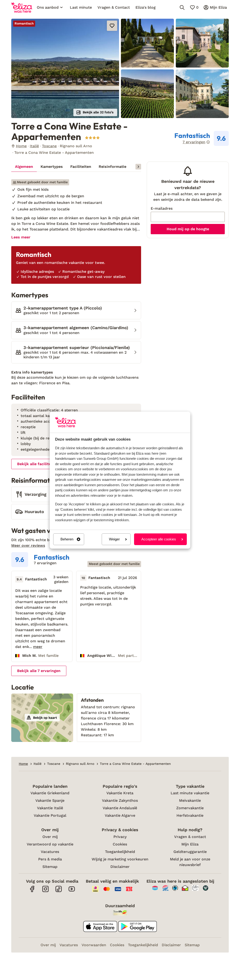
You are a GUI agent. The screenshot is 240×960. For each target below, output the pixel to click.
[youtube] (71, 891)
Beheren (66, 539)
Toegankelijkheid (120, 851)
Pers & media (50, 859)
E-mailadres (161, 208)
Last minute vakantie (190, 793)
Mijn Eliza (190, 844)
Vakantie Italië (50, 808)
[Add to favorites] (112, 26)
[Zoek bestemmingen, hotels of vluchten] (182, 7)
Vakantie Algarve (120, 815)
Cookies (120, 844)
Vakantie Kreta (119, 793)
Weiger (114, 539)
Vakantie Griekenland (49, 793)
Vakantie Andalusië (120, 808)
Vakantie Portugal (50, 815)
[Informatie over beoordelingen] (208, 142)
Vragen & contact (190, 836)
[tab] (24, 167)
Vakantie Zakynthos (120, 800)
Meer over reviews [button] (28, 545)
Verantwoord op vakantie (50, 844)
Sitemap (49, 866)
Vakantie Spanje (49, 800)
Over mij (50, 836)
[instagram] (45, 891)
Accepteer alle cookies (158, 539)
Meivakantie (190, 800)
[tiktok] (58, 891)
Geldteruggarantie (190, 851)
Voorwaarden (94, 945)
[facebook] (32, 891)
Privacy (120, 836)
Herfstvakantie (189, 815)
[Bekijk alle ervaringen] (201, 138)
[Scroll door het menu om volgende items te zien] (138, 166)
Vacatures (50, 851)
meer (37, 647)
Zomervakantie (190, 808)
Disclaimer (120, 866)
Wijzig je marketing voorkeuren (120, 859)
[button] (65, 68)
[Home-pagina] (21, 7)
